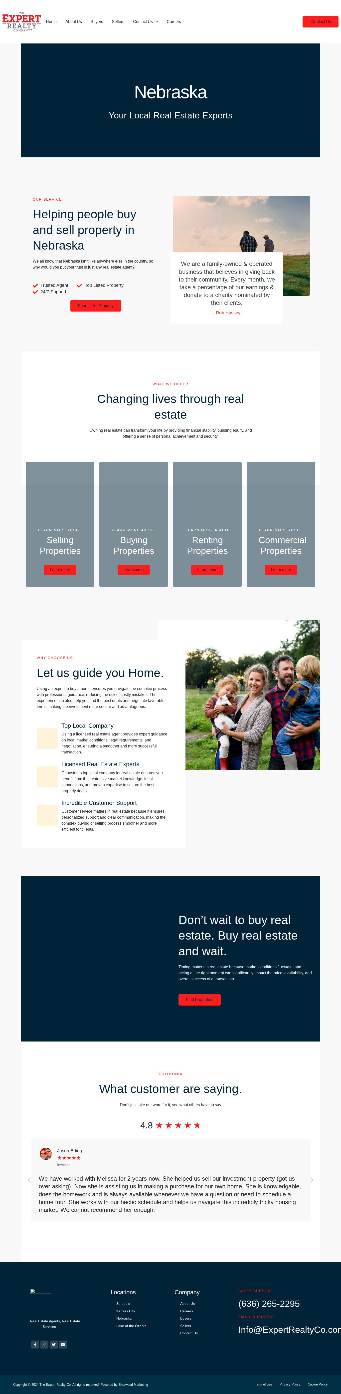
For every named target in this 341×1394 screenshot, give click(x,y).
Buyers (97, 21)
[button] (321, 21)
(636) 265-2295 (269, 1304)
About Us (73, 21)
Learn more (60, 570)
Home (51, 21)
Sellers (118, 21)
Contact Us (143, 21)
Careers (174, 21)
